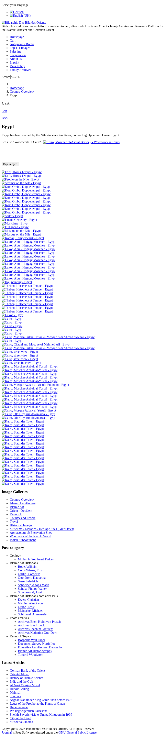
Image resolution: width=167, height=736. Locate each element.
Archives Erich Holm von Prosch (39, 621)
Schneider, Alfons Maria (33, 585)
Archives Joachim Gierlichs (35, 629)
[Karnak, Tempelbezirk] (23, 238)
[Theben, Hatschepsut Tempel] (27, 285)
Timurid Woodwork (30, 654)
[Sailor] (12, 216)
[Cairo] (12, 318)
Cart (12, 40)
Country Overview (22, 499)
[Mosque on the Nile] (21, 230)
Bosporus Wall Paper (31, 640)
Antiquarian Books (22, 44)
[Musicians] (15, 223)
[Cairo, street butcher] (21, 362)
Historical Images (21, 525)
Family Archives (20, 70)
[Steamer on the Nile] (21, 183)
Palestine (15, 51)
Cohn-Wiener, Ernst (30, 570)
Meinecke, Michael (30, 610)
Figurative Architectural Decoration (40, 647)
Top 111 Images (20, 48)
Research (16, 514)
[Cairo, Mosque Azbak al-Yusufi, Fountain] (35, 384)
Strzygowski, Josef (30, 592)
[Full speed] (15, 227)
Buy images (10, 164)
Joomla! (7, 732)
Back (5, 118)
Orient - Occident (21, 510)
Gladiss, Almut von (30, 603)
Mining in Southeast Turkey (36, 559)
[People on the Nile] (20, 179)
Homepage (17, 37)
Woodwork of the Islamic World (30, 536)
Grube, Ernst (26, 607)
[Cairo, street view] (20, 351)
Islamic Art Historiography (35, 651)
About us (16, 59)
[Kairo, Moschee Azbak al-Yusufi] (29, 366)
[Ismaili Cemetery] (19, 219)
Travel (14, 521)
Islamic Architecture (22, 503)
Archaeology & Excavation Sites (31, 532)
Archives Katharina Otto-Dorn (37, 632)
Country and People (22, 518)
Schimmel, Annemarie (32, 614)
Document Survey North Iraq (37, 643)
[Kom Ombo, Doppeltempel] (26, 186)
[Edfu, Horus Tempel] (22, 172)
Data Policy (17, 66)
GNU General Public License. (77, 732)
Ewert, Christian (28, 599)
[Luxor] (12, 315)
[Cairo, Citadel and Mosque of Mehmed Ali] (36, 344)
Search (6, 77)
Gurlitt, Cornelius (29, 574)
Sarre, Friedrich (28, 581)
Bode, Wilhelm (27, 566)
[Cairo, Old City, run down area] (28, 414)
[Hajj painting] (17, 282)
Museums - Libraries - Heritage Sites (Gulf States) (42, 529)
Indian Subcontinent (23, 540)
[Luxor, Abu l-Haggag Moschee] (28, 241)
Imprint (14, 62)
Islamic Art (17, 507)
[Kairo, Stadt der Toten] (23, 421)
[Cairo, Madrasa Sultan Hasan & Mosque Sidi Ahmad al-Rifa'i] (48, 337)
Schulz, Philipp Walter (32, 588)
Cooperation (18, 55)
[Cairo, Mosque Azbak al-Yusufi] (29, 410)
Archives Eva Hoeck (31, 625)
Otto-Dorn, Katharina (32, 577)
